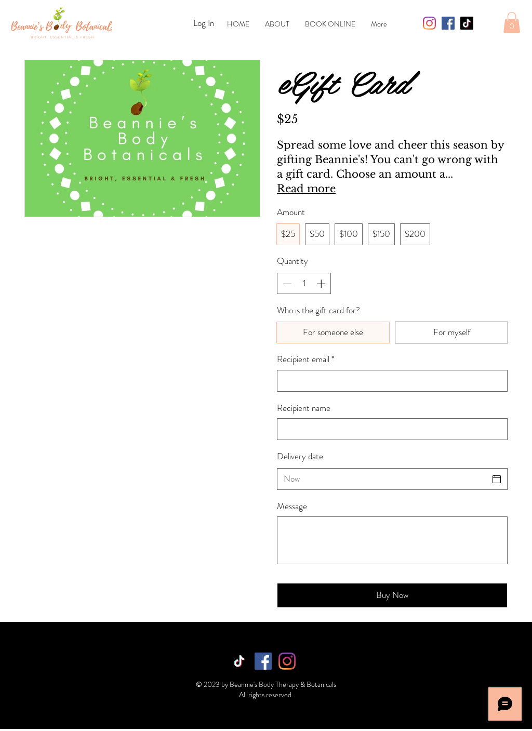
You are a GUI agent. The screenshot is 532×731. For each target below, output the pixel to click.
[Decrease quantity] (286, 283)
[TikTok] (466, 23)
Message (292, 506)
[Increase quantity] (322, 283)
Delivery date (300, 456)
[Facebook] (448, 23)
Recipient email (306, 359)
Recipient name (303, 408)
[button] (512, 22)
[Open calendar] (496, 479)
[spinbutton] (304, 283)
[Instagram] (429, 23)
